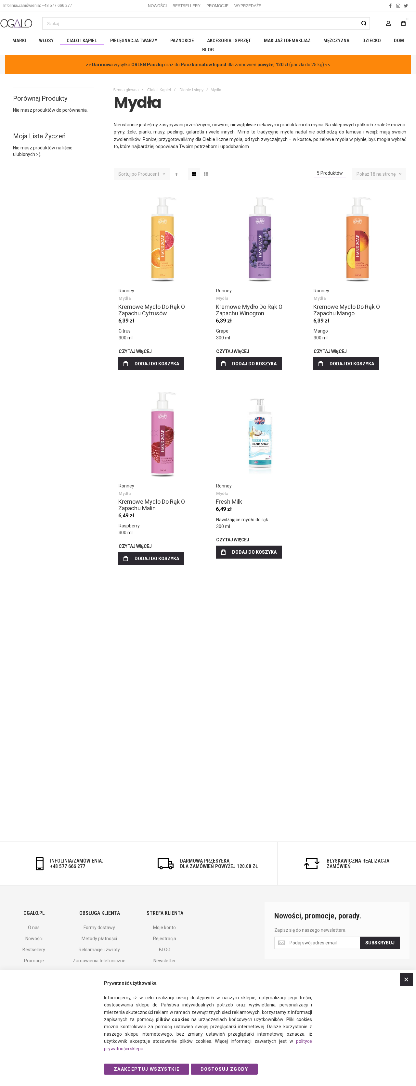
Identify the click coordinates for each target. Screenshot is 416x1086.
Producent (149, 174)
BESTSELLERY (187, 6)
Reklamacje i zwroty (99, 949)
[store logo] (16, 23)
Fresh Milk (260, 433)
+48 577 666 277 (67, 866)
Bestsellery (33, 949)
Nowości (34, 938)
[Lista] (206, 174)
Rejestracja (164, 938)
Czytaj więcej (135, 351)
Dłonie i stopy (191, 90)
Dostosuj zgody (224, 1069)
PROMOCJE (217, 6)
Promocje (34, 960)
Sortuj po (127, 174)
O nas (34, 927)
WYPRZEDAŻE (247, 6)
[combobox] (206, 23)
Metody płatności (99, 938)
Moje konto (164, 927)
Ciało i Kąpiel (159, 90)
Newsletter (164, 960)
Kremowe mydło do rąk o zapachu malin (162, 433)
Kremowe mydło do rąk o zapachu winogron (260, 238)
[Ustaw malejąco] (176, 174)
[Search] (364, 23)
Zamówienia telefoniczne (99, 960)
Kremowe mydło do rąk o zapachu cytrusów (162, 238)
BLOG (164, 949)
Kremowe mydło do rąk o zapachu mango (357, 238)
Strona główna (126, 90)
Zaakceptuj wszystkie (146, 1069)
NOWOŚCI (157, 6)
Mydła (125, 298)
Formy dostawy (99, 927)
